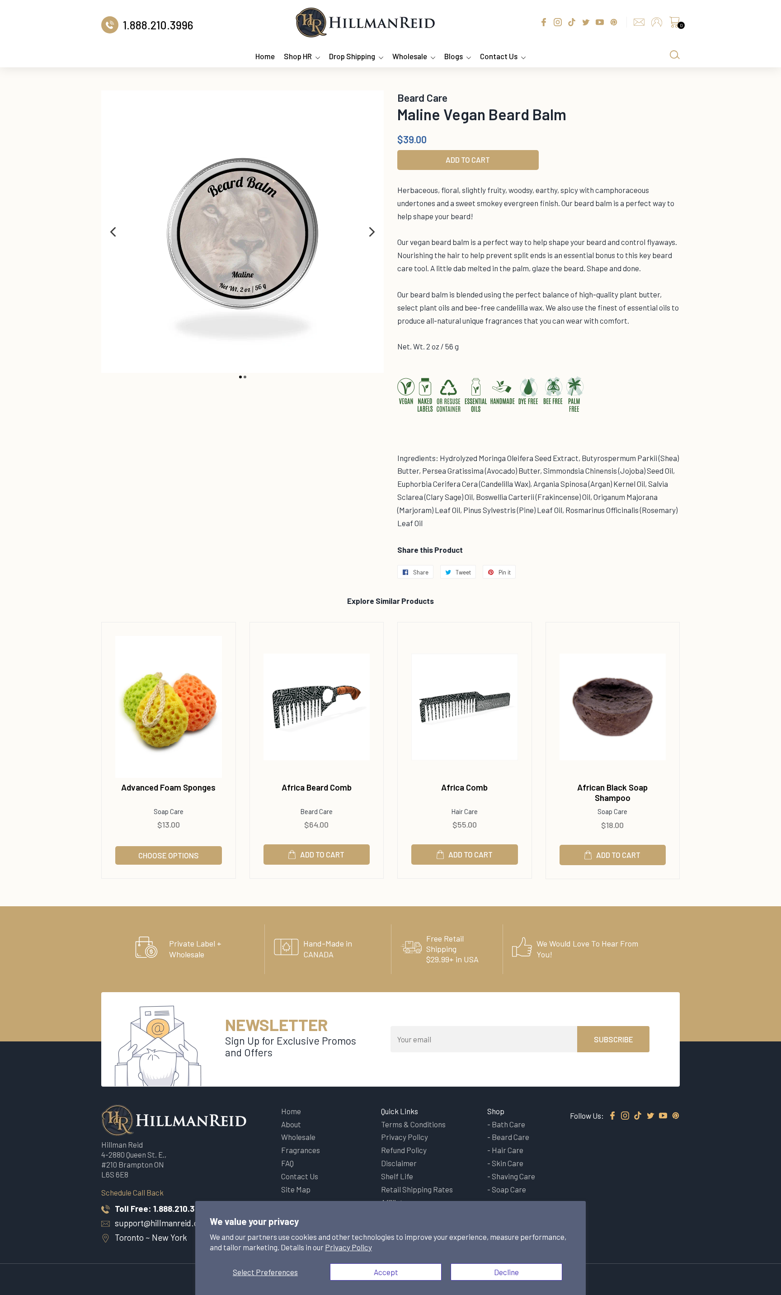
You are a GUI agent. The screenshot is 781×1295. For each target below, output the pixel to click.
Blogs (453, 56)
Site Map (296, 1189)
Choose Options (168, 855)
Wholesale (409, 56)
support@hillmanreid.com (162, 1223)
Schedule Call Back (132, 1192)
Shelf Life (397, 1176)
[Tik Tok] (638, 1116)
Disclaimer (399, 1163)
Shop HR (298, 56)
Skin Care (507, 1163)
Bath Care (508, 1124)
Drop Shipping (352, 56)
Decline (506, 1271)
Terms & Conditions (413, 1124)
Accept (386, 1271)
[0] (674, 24)
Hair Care (507, 1149)
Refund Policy (404, 1149)
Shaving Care (513, 1176)
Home (265, 56)
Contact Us (499, 56)
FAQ (287, 1163)
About (291, 1124)
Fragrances (300, 1149)
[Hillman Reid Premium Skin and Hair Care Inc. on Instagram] (625, 1116)
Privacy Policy (348, 1247)
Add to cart (322, 854)
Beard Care (510, 1136)
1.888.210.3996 (181, 1208)
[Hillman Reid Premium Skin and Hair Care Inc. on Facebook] (612, 1116)
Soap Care (509, 1189)
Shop (495, 1111)
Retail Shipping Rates (417, 1189)
